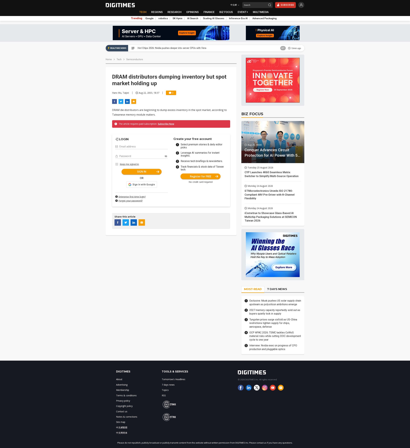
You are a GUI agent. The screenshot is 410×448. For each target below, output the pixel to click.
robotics (163, 18)
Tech (119, 59)
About (119, 379)
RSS (164, 395)
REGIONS (157, 12)
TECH (142, 12)
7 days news (168, 384)
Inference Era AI (238, 18)
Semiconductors (134, 59)
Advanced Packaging (264, 18)
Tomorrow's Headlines (173, 379)
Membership (122, 389)
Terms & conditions (126, 395)
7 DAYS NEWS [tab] (277, 289)
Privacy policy (123, 400)
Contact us (121, 411)
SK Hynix (177, 18)
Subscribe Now (166, 123)
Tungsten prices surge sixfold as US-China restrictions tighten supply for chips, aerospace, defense (273, 323)
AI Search (192, 18)
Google (149, 18)
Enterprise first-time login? (132, 196)
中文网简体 (121, 432)
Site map (120, 422)
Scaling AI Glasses (213, 18)
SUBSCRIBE (287, 5)
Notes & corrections (126, 416)
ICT (283, 48)
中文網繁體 (121, 427)
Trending (136, 18)
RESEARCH (174, 12)
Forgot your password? (131, 200)
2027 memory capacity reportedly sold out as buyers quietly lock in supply (274, 312)
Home (109, 59)
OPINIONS (192, 12)
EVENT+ (243, 12)
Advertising (121, 384)
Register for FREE (200, 176)
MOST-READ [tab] (253, 289)
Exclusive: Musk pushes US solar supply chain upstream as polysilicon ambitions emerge (275, 302)
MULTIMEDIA (261, 12)
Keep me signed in (129, 164)
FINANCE (209, 12)
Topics (165, 389)
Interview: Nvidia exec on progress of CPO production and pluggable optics (273, 347)
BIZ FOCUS (226, 12)
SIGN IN (141, 171)
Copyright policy (124, 406)
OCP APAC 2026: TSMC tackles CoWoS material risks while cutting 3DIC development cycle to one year (275, 336)
